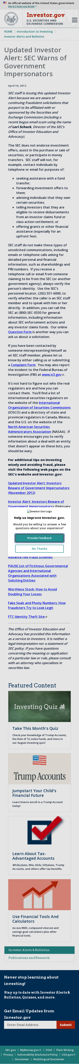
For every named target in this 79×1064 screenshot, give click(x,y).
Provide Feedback (39, 538)
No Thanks (39, 548)
